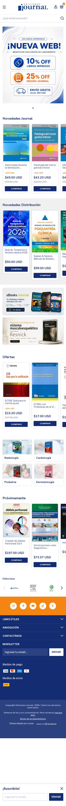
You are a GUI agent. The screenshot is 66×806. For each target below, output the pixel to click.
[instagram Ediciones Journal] (13, 606)
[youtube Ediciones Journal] (33, 606)
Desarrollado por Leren (22, 723)
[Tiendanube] (46, 724)
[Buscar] (62, 18)
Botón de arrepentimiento (33, 719)
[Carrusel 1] (33, 301)
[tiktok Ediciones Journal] (42, 606)
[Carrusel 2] (33, 331)
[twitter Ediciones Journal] (52, 606)
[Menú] (5, 7)
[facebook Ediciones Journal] (23, 606)
